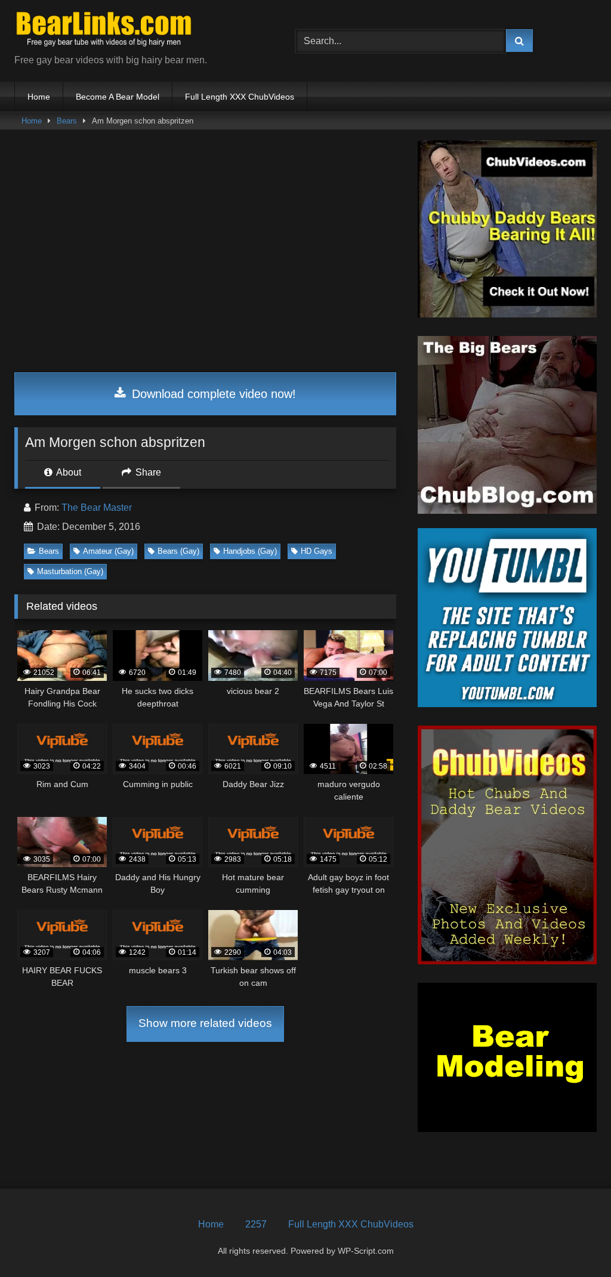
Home (38, 96)
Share (147, 472)
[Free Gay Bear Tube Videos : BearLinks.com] (136, 31)
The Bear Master (96, 507)
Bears (67, 120)
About (67, 472)
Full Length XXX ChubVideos (239, 96)
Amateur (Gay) (108, 551)
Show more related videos (205, 1023)
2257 (256, 1224)
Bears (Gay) (178, 551)
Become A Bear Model (117, 96)
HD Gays (316, 551)
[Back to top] (574, 1241)
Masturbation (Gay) (70, 571)
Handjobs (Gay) (250, 551)
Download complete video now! (212, 393)
